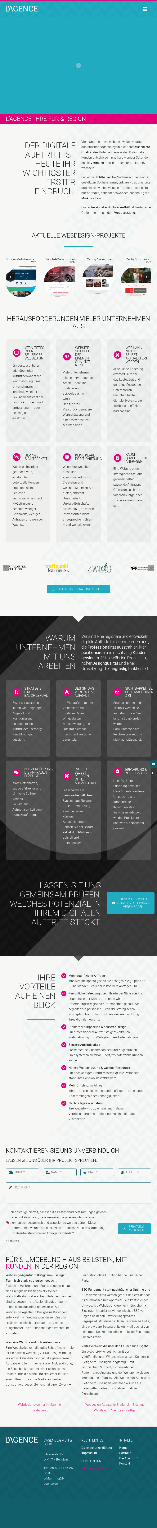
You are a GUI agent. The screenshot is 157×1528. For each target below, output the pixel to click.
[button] (10, 277)
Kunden (19, 1266)
